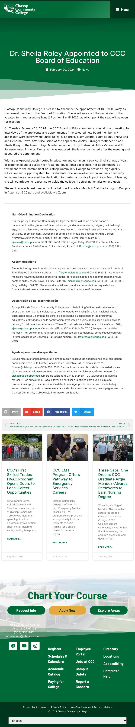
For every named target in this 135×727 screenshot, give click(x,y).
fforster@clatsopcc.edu (93, 246)
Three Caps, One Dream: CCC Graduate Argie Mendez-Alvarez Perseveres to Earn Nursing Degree (113, 483)
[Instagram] (35, 646)
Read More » (14, 539)
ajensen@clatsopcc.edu (26, 242)
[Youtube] (24, 646)
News (85, 69)
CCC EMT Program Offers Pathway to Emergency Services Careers (66, 481)
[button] (122, 9)
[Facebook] (13, 646)
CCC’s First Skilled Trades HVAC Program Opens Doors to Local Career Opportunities (21, 481)
